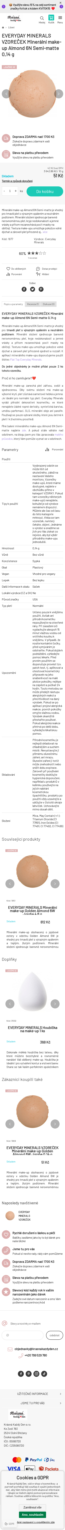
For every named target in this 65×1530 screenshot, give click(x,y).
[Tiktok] (44, 1374)
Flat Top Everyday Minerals (26, 359)
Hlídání (45, 274)
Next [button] (58, 93)
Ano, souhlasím (32, 1514)
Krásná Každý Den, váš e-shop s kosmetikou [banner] (14, 19)
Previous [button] (6, 93)
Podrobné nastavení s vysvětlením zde (32, 1522)
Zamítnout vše (32, 1507)
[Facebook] (21, 1374)
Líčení (11, 27)
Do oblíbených (18, 268)
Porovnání (16, 274)
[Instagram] (36, 1374)
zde (24, 430)
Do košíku (45, 191)
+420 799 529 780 (36, 1355)
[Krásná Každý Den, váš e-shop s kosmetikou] (3, 27)
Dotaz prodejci (49, 268)
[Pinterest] (29, 1374)
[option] (32, 94)
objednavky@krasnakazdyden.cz (36, 1349)
